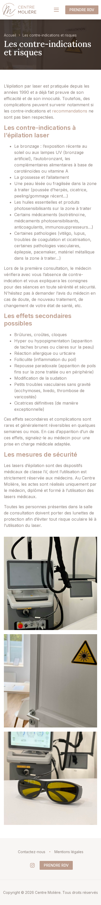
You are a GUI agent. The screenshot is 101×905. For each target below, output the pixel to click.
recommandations (69, 111)
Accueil (10, 35)
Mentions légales (68, 852)
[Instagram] (32, 865)
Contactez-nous (31, 852)
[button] (56, 9)
